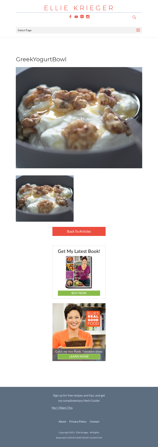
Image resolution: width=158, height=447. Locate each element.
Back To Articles (79, 231)
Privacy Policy (78, 421)
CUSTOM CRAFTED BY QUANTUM (84, 437)
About (62, 421)
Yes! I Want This (62, 407)
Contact (94, 421)
